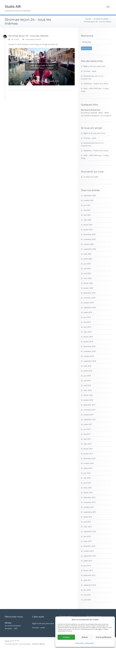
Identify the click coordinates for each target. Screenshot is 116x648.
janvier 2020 (88, 288)
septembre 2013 (90, 556)
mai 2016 (87, 478)
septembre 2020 (90, 249)
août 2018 (87, 366)
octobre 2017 (89, 415)
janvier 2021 (88, 230)
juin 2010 (87, 590)
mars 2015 (88, 527)
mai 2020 (87, 269)
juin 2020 (87, 264)
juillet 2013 (88, 561)
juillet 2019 (88, 312)
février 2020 (88, 283)
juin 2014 (87, 536)
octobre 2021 (89, 200)
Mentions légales (79, 643)
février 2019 (88, 337)
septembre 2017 (90, 420)
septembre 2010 (90, 585)
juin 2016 (87, 473)
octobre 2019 (89, 303)
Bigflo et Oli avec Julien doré (94, 66)
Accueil (88, 19)
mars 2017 (88, 444)
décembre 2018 (89, 347)
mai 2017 (87, 434)
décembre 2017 (89, 405)
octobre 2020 (89, 244)
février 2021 (88, 225)
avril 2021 (87, 215)
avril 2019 (87, 327)
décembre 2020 (89, 235)
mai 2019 (87, 322)
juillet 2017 (88, 424)
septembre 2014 (90, 532)
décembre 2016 (89, 459)
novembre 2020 (89, 239)
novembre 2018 (89, 351)
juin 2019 (87, 317)
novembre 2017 (89, 410)
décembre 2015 (89, 497)
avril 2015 (87, 522)
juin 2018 (87, 376)
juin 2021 (87, 205)
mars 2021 (88, 220)
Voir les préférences (103, 637)
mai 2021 (87, 210)
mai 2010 (87, 595)
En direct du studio (101, 19)
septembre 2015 (90, 512)
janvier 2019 (88, 342)
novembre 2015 (89, 502)
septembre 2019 (90, 308)
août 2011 (87, 580)
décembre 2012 (89, 575)
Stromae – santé (90, 71)
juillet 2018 (88, 371)
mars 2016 (88, 488)
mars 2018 (88, 390)
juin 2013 (87, 566)
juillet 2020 (88, 259)
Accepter (66, 637)
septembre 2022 (90, 196)
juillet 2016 (88, 468)
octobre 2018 (89, 356)
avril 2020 (87, 273)
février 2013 (88, 571)
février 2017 (88, 449)
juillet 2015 (88, 517)
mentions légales (38, 644)
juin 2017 (87, 429)
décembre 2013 (89, 546)
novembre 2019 (89, 298)
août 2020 (87, 254)
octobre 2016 (89, 463)
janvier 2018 (88, 400)
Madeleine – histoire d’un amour (96, 84)
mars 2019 (88, 332)
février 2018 (88, 395)
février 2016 (88, 493)
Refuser (85, 637)
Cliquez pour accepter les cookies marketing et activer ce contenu (41, 66)
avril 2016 (87, 483)
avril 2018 (87, 385)
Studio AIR (13, 6)
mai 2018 (87, 381)
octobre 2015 (89, 507)
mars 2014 (88, 541)
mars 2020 (88, 278)
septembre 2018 (90, 361)
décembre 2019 (89, 293)
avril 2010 (87, 600)
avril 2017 (87, 439)
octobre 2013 (89, 551)
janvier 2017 (88, 454)
